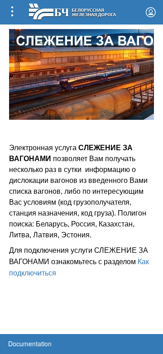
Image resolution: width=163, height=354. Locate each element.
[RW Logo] (72, 11)
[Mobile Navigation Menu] (12, 12)
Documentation (30, 343)
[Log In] (151, 12)
